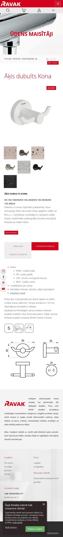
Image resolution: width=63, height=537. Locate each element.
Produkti (17, 59)
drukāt (53, 59)
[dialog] (25, 517)
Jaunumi (7, 470)
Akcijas (7, 474)
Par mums (8, 463)
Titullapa (8, 59)
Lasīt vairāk (17, 522)
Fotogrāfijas (39, 466)
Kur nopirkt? (11, 233)
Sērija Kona (18, 246)
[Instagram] (3, 271)
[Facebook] (3, 277)
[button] (13, 527)
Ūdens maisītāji (28, 59)
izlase (54, 63)
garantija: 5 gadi (17, 293)
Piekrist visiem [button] (35, 529)
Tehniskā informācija (45, 246)
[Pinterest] (3, 283)
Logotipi (37, 463)
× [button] (43, 504)
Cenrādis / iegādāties (18, 254)
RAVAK (11, 3)
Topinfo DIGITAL (52, 533)
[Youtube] (3, 288)
